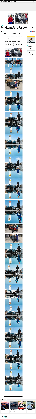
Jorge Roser (4, 31)
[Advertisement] (18, 6)
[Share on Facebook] (30, 31)
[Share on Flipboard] (32, 31)
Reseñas (9, 1)
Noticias (6, 1)
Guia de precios (2, 0)
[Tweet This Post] (31, 31)
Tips (11, 1)
